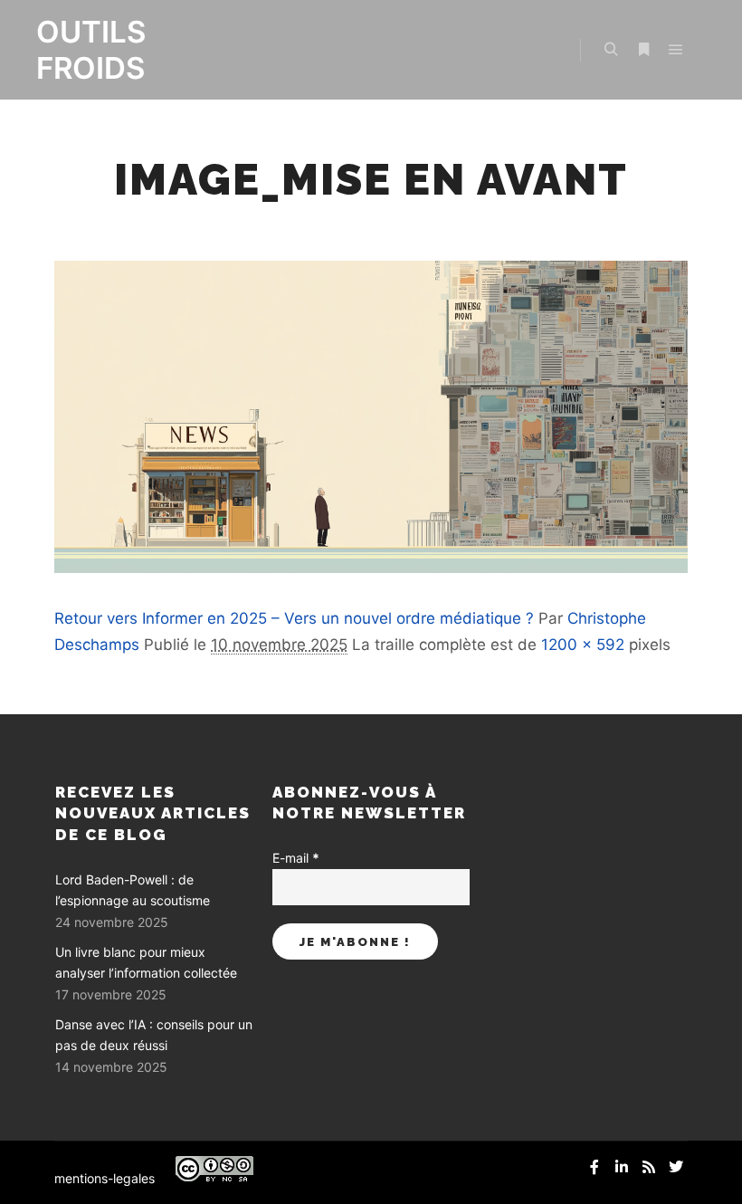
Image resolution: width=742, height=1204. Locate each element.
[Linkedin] (621, 1167)
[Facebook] (594, 1167)
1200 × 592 (582, 644)
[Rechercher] (611, 50)
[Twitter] (676, 1167)
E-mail (295, 857)
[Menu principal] (676, 50)
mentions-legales (104, 1178)
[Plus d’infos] (643, 50)
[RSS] (649, 1167)
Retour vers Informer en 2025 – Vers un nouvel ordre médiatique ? (294, 618)
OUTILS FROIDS (91, 50)
